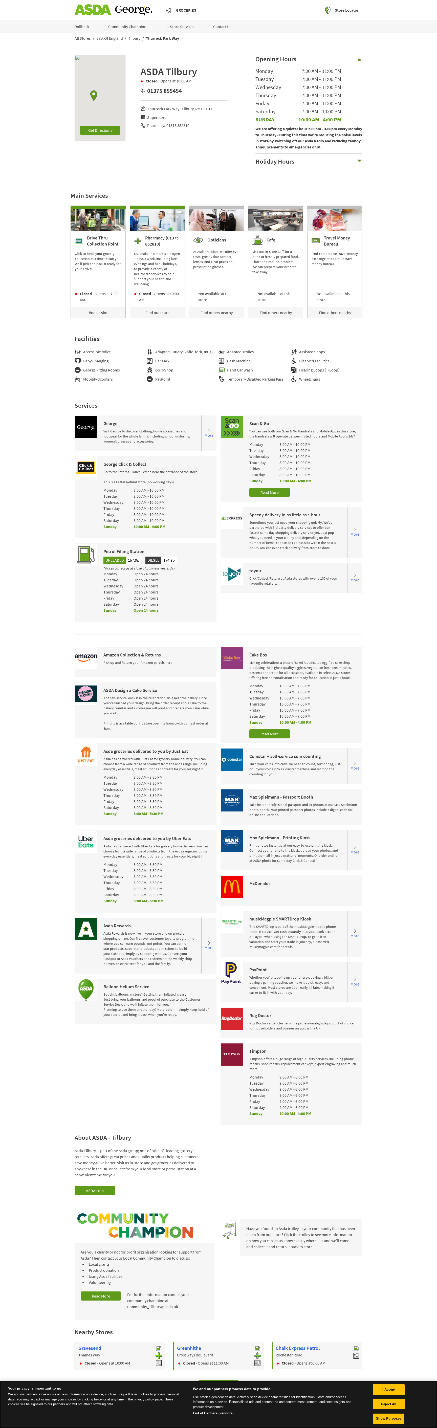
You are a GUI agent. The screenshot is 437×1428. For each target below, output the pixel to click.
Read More (269, 492)
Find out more (157, 312)
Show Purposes (388, 1418)
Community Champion (127, 26)
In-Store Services (179, 26)
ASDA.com (95, 1190)
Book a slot (98, 312)
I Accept (388, 1389)
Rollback (82, 26)
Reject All (388, 1404)
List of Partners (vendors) (213, 1413)
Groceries (186, 10)
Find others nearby (217, 312)
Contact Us (222, 26)
